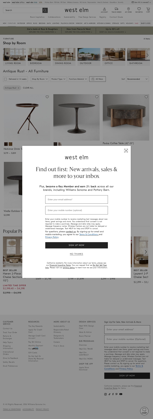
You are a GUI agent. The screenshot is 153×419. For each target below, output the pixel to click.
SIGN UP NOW (76, 245)
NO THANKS (76, 254)
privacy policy (69, 268)
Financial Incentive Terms (60, 265)
